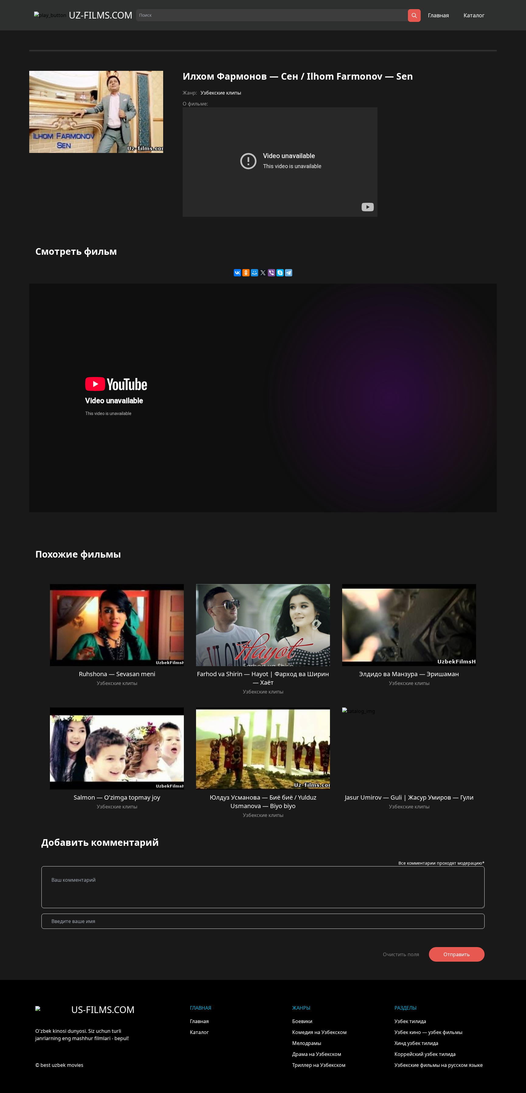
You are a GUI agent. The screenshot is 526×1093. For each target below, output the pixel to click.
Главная (438, 15)
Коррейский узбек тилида (425, 1054)
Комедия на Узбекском (319, 1032)
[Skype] (280, 272)
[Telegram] (288, 272)
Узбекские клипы (221, 92)
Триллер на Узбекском (318, 1065)
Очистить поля (401, 954)
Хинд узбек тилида (416, 1043)
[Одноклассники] (246, 272)
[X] (263, 272)
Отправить (457, 954)
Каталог (474, 15)
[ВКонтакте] (237, 272)
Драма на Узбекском (316, 1054)
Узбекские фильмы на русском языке (438, 1065)
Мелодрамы (306, 1043)
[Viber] (271, 272)
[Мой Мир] (254, 272)
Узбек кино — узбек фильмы (428, 1032)
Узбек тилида (410, 1021)
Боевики (302, 1021)
